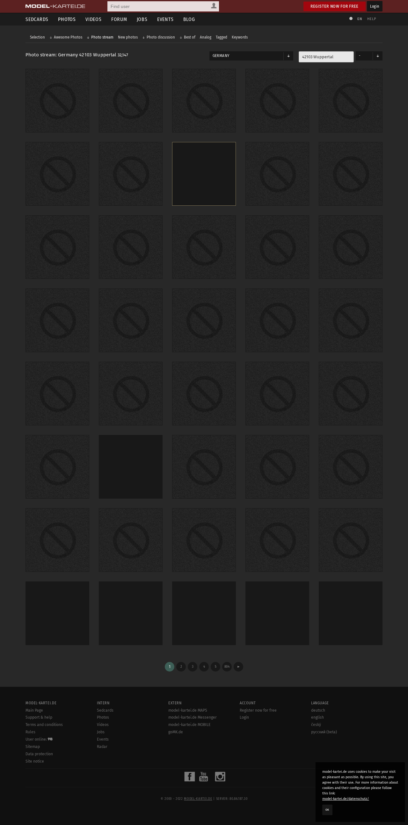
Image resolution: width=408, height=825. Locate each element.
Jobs (142, 19)
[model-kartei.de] (55, 6)
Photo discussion (161, 37)
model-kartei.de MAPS (187, 710)
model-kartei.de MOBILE (189, 724)
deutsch (318, 710)
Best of (189, 37)
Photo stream (102, 37)
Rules (30, 732)
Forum (119, 19)
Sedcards (37, 19)
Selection (37, 37)
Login (374, 6)
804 (226, 667)
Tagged (221, 37)
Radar (102, 746)
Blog (189, 19)
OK (327, 810)
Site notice (35, 761)
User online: (39, 739)
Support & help (39, 717)
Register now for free (334, 6)
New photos (128, 37)
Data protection (39, 754)
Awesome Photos (68, 37)
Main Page (34, 710)
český (316, 724)
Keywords (240, 37)
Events (165, 19)
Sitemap (33, 746)
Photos (67, 19)
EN (359, 19)
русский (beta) (324, 732)
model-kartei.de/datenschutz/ (345, 799)
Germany (221, 55)
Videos (93, 19)
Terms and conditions (44, 724)
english (317, 717)
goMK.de (175, 732)
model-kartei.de (198, 799)
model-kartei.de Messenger (192, 717)
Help (371, 19)
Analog (205, 37)
